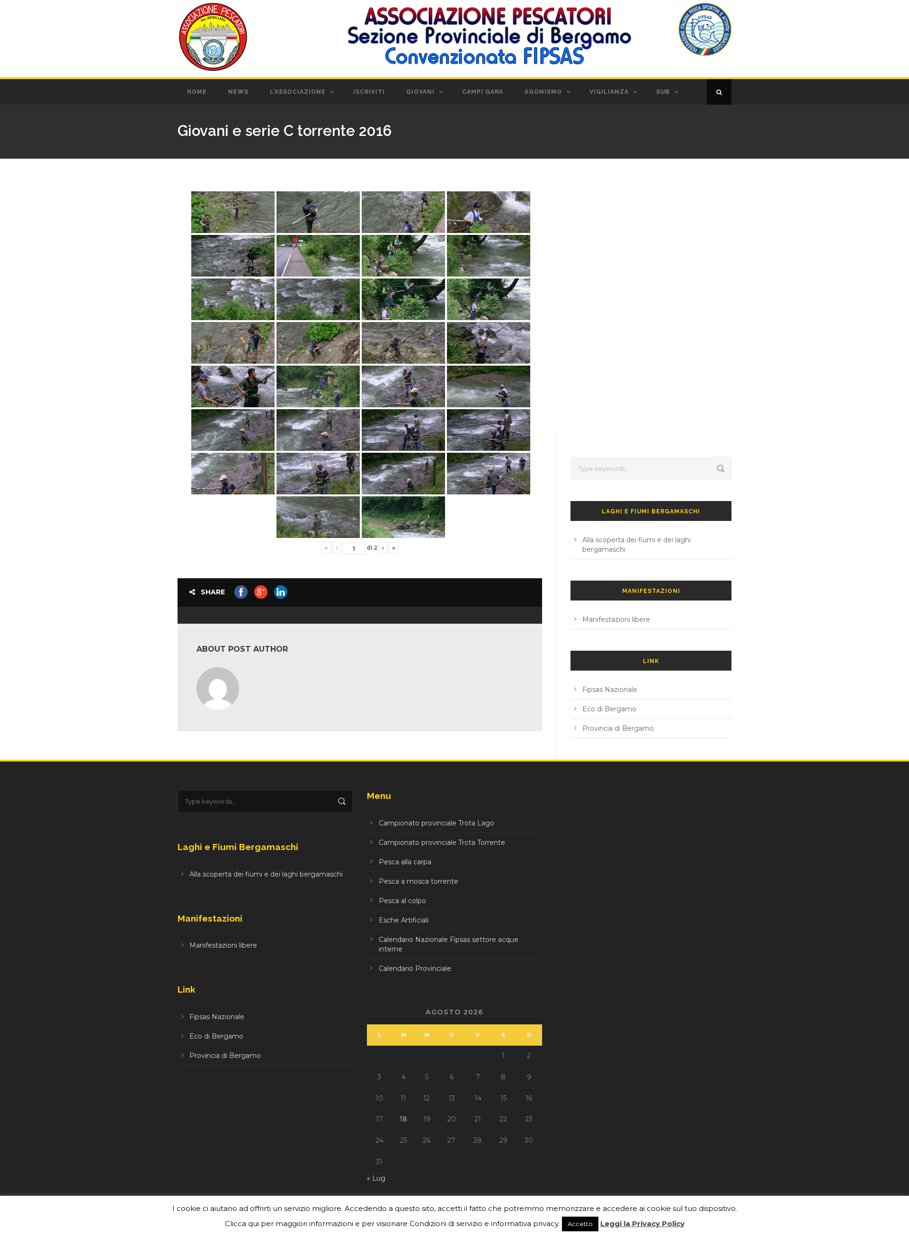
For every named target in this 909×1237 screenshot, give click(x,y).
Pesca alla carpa (405, 862)
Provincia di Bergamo (618, 728)
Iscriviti (369, 92)
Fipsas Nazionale (609, 689)
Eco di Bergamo (609, 709)
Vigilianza (609, 92)
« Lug (376, 1178)
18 (403, 1119)
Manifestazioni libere (616, 619)
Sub (663, 92)
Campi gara (482, 92)
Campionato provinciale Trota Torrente (442, 842)
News (238, 92)
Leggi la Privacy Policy (642, 1223)
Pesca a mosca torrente (418, 881)
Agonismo (543, 92)
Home (197, 92)
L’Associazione (298, 92)
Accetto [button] (580, 1224)
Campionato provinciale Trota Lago (436, 823)
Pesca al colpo (402, 900)
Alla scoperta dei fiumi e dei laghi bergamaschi (266, 874)
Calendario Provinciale (415, 968)
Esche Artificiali (403, 920)
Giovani (420, 92)
